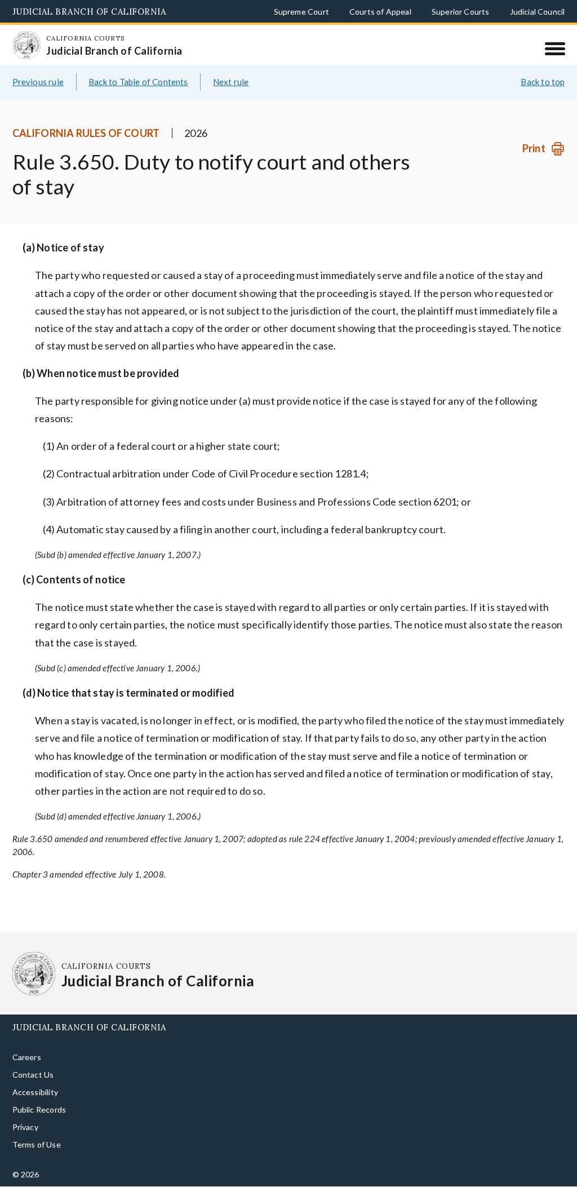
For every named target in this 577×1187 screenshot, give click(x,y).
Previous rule (38, 100)
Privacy (25, 1145)
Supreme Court (301, 11)
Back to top (543, 100)
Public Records (39, 1127)
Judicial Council (537, 11)
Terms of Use (36, 1162)
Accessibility (35, 1110)
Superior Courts (461, 11)
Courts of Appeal (380, 11)
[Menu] (555, 48)
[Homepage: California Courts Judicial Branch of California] (34, 52)
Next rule (231, 100)
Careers (26, 1075)
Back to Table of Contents (138, 100)
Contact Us (33, 1092)
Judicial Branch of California (89, 11)
